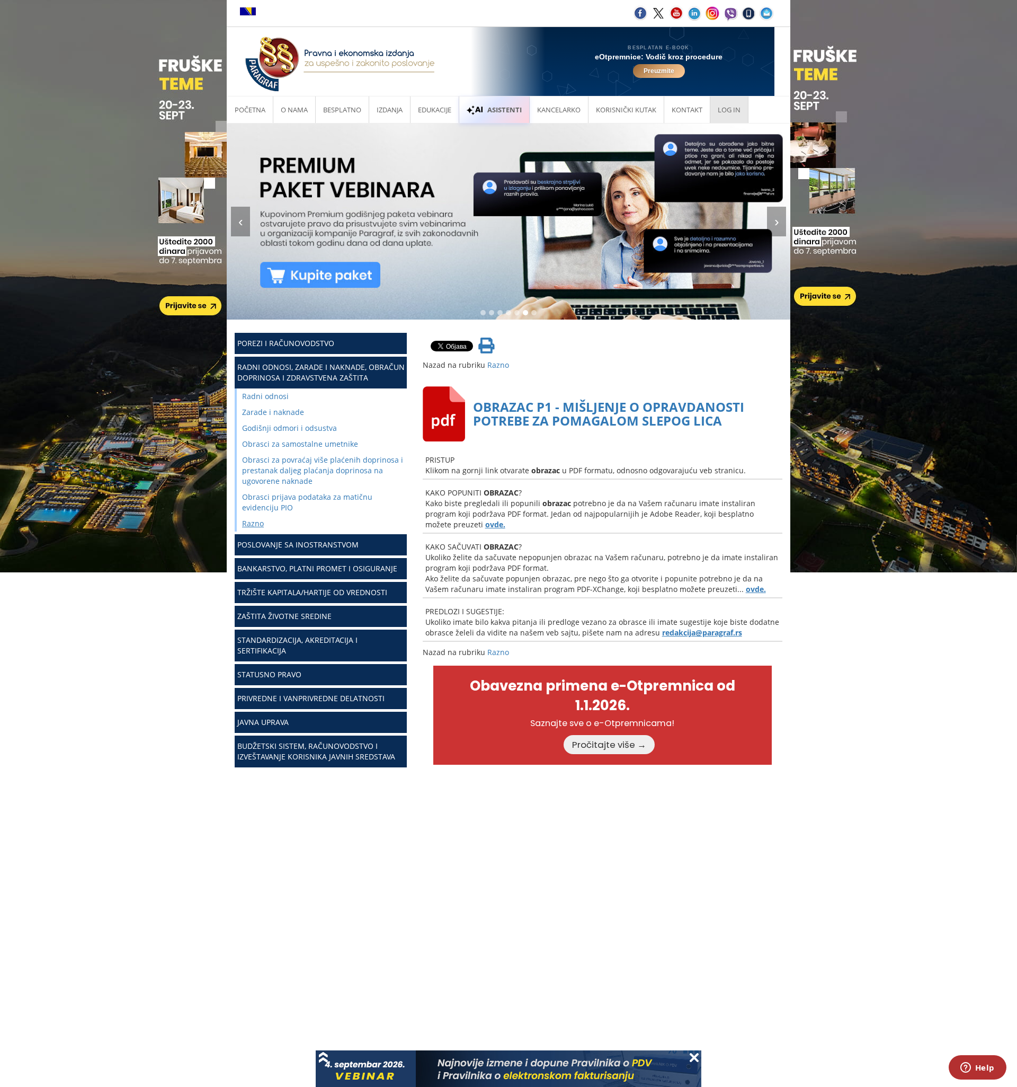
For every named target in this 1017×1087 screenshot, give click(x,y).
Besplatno (342, 109)
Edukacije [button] (434, 109)
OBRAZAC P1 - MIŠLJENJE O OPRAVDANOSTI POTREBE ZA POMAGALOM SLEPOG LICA (608, 413)
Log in (729, 109)
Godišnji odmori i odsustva (289, 428)
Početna (250, 109)
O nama (294, 109)
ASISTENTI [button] (504, 109)
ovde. (495, 524)
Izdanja (390, 109)
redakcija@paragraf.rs (702, 633)
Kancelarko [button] (559, 109)
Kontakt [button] (687, 109)
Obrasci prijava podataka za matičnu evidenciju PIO (307, 502)
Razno (253, 523)
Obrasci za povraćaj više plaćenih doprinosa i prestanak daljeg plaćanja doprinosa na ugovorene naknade (322, 470)
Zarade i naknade (273, 412)
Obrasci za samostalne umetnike (300, 444)
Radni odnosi (265, 396)
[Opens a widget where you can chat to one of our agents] (977, 1068)
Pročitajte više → (609, 744)
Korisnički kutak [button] (626, 109)
